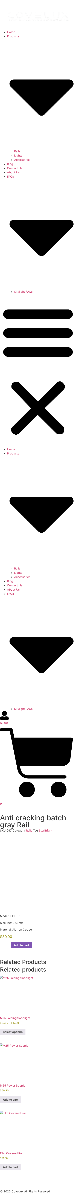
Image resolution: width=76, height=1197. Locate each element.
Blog (10, 164)
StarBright (45, 830)
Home (11, 32)
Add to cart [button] (10, 1099)
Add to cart (21, 945)
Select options (13, 1032)
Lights (18, 155)
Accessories (22, 159)
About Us (13, 172)
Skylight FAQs (23, 291)
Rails (17, 151)
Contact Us (14, 168)
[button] (38, 370)
